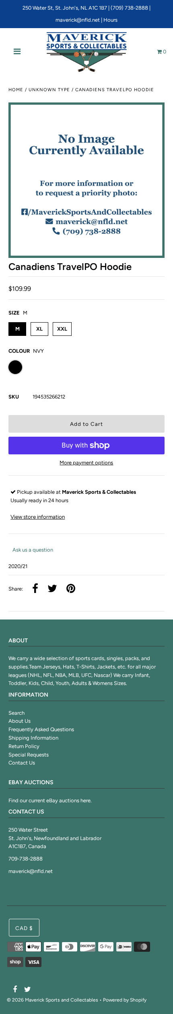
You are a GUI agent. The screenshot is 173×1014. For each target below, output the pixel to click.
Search (16, 713)
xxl (62, 329)
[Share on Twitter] (52, 589)
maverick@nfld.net (78, 20)
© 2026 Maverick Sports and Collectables (52, 1000)
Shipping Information (33, 738)
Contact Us (21, 763)
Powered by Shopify (124, 1000)
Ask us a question (32, 550)
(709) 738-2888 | (130, 8)
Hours (110, 20)
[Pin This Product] (70, 589)
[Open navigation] (17, 52)
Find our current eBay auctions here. (50, 800)
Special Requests (28, 755)
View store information (37, 516)
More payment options (86, 463)
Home (15, 89)
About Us (19, 721)
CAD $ (24, 928)
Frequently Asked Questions (41, 729)
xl (39, 329)
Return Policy (23, 746)
